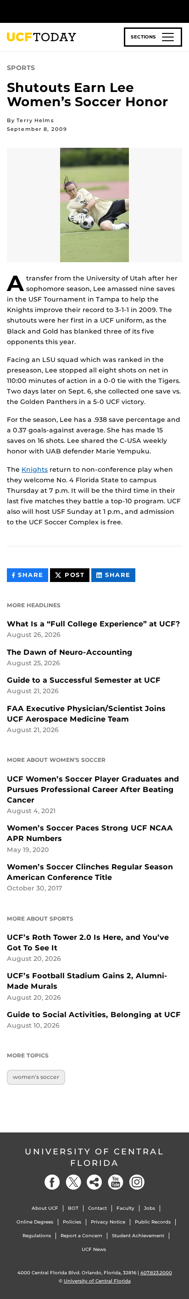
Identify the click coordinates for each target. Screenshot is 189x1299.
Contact (97, 1208)
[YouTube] (115, 1182)
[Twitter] (73, 1182)
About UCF (45, 1208)
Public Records (153, 1222)
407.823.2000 (156, 1273)
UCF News (94, 1249)
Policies (72, 1222)
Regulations (36, 1236)
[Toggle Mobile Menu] (180, 10)
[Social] (94, 1182)
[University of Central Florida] (70, 11)
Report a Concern (81, 1236)
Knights (35, 469)
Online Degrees (35, 1222)
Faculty (125, 1208)
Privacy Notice (108, 1222)
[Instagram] (137, 1182)
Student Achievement (138, 1236)
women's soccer (36, 1076)
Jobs (149, 1208)
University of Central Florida (94, 1157)
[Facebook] (52, 1182)
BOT (73, 1208)
